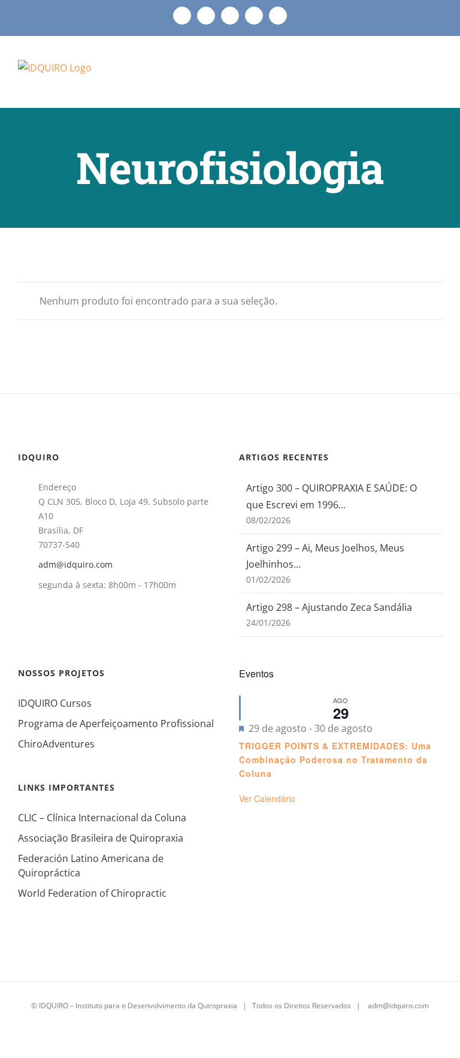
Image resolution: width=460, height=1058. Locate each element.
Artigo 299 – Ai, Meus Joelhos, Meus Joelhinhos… (325, 556)
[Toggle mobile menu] (437, 77)
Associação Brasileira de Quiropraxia (100, 838)
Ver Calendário (267, 798)
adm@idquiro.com (75, 564)
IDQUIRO (53, 1005)
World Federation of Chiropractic (92, 893)
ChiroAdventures (56, 743)
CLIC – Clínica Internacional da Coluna (102, 817)
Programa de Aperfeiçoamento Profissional (116, 723)
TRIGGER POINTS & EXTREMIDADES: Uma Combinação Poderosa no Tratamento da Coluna (335, 759)
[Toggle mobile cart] (415, 77)
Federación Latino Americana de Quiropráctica (91, 865)
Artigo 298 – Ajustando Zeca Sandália (329, 607)
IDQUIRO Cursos (55, 703)
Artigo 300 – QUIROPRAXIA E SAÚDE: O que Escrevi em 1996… (331, 496)
